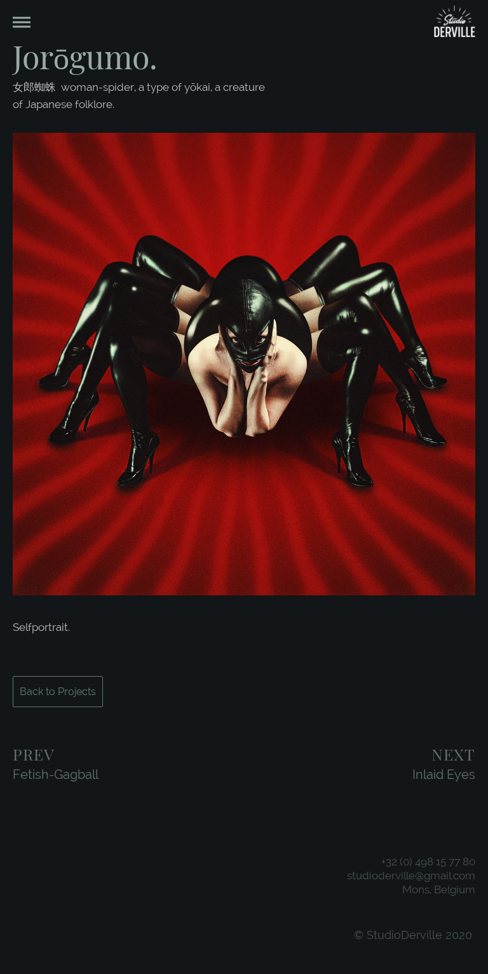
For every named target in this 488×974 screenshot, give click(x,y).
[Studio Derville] (454, 22)
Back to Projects (58, 692)
